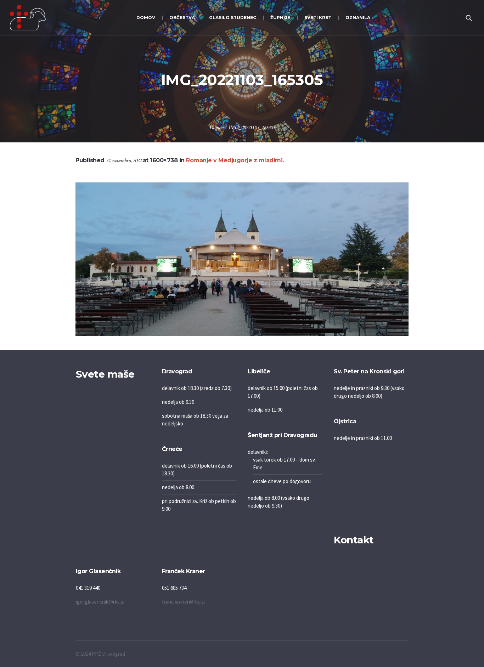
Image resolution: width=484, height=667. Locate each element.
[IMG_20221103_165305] (242, 259)
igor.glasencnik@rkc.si (100, 601)
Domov (216, 127)
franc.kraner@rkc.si (183, 601)
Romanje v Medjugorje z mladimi (234, 160)
